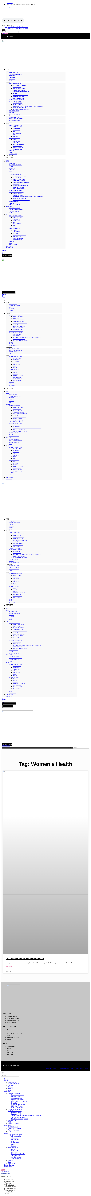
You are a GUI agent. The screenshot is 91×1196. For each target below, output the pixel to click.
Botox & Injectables (19, 85)
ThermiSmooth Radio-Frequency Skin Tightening (28, 106)
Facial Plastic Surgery (16, 99)
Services (8, 82)
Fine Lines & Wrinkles (19, 144)
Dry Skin (15, 142)
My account (13, 154)
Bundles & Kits (17, 126)
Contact (12, 75)
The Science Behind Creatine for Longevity (25, 959)
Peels (14, 134)
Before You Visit (14, 117)
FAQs (10, 122)
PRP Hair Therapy (18, 96)
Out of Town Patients (16, 119)
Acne (14, 139)
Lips (14, 131)
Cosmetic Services (15, 83)
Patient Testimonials (15, 74)
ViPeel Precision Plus (19, 107)
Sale (10, 152)
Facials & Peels (18, 104)
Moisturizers (17, 133)
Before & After (14, 111)
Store (7, 123)
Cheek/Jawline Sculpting (21, 91)
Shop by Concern (14, 138)
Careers (12, 77)
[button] (5, 1173)
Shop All (12, 150)
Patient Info (9, 115)
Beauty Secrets (9, 155)
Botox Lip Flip (17, 87)
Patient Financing (14, 120)
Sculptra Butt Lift (19, 88)
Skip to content (5, 1171)
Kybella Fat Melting (19, 90)
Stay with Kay (9, 157)
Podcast (12, 79)
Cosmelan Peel (17, 103)
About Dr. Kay (13, 72)
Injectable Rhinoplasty (20, 95)
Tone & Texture (17, 149)
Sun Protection (18, 147)
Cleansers (16, 128)
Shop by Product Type (16, 125)
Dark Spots (16, 141)
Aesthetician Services (16, 101)
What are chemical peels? (21, 109)
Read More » (9, 966)
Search (4, 30)
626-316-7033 (10, 36)
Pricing (11, 112)
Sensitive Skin (17, 146)
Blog (10, 80)
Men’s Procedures (19, 98)
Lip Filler (16, 93)
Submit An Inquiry (14, 114)
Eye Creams (16, 130)
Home (7, 69)
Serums (15, 136)
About (7, 71)
